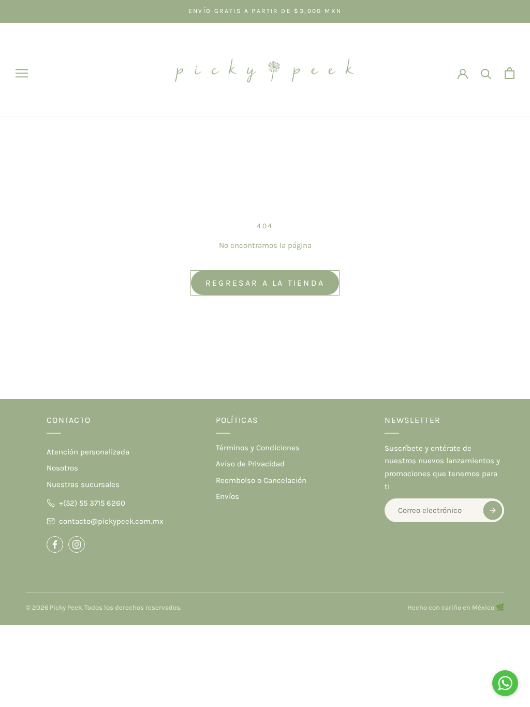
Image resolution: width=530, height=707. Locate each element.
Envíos (227, 496)
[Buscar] (486, 73)
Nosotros (62, 468)
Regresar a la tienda (265, 283)
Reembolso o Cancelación (261, 480)
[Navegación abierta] (22, 73)
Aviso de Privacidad (250, 463)
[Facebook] (55, 544)
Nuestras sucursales (83, 484)
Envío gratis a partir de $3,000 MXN (265, 10)
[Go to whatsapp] (505, 683)
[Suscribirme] (492, 510)
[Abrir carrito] (509, 73)
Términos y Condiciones (258, 447)
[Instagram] (76, 544)
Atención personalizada (88, 451)
